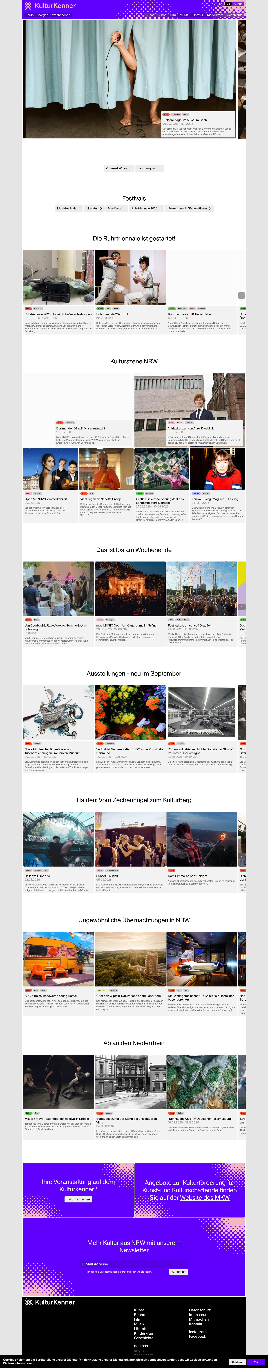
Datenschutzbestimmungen (114, 1272)
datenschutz (200, 1310)
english (140, 1350)
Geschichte (235, 15)
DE (228, 4)
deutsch (141, 1345)
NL (213, 4)
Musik (184, 15)
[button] (241, 82)
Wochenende (61, 15)
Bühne (162, 15)
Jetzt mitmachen (78, 1199)
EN (221, 4)
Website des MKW (205, 1197)
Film (173, 15)
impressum (199, 1314)
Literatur (197, 15)
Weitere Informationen (18, 1363)
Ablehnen (237, 1362)
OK (256, 1362)
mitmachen (199, 1319)
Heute (29, 15)
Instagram (198, 1332)
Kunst (150, 15)
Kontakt (195, 1324)
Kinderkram (215, 15)
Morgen (43, 15)
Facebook (197, 1336)
